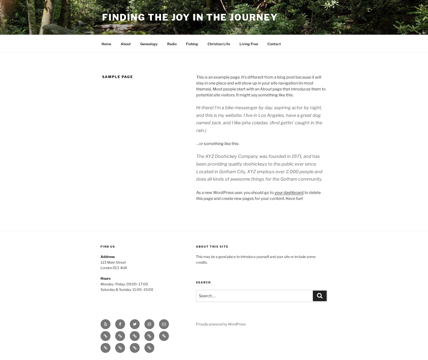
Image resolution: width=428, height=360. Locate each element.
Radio (172, 44)
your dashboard (289, 192)
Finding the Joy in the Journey (190, 17)
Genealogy (149, 44)
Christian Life (219, 44)
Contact (274, 44)
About (126, 44)
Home (106, 44)
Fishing (192, 44)
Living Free (249, 44)
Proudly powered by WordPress (221, 324)
